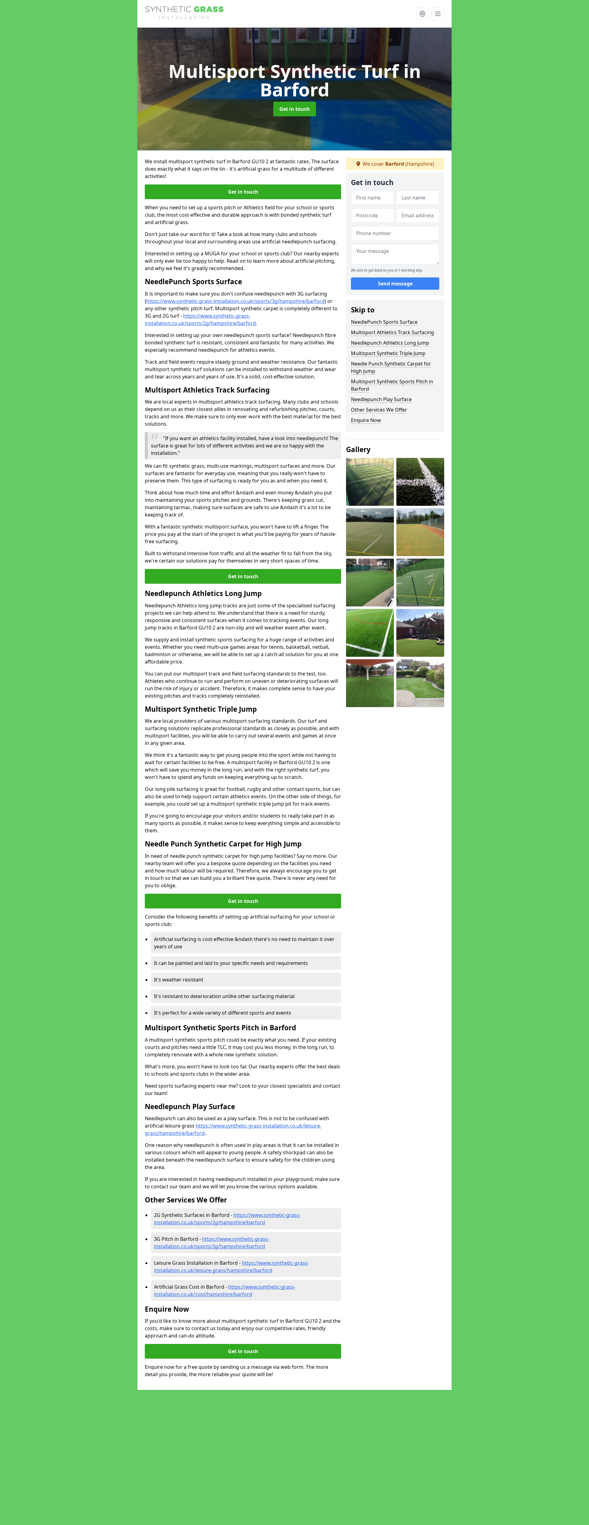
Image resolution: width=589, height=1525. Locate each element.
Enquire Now (366, 420)
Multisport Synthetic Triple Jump (388, 353)
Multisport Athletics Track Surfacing (392, 332)
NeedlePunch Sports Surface (384, 322)
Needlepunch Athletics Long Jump (390, 342)
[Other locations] (422, 13)
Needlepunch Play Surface (381, 399)
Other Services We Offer (379, 409)
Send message (395, 284)
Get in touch (294, 109)
